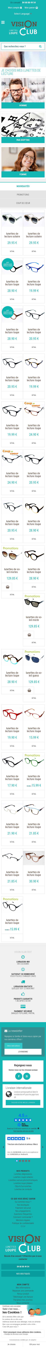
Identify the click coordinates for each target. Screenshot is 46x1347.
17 (12, 785)
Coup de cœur (23, 203)
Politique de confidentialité (23, 1223)
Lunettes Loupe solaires (23, 1177)
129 (12, 578)
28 (12, 291)
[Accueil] (23, 27)
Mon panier (30, 7)
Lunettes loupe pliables (23, 1183)
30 (34, 881)
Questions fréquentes (23, 1214)
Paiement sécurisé (23, 1208)
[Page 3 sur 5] (23, 1161)
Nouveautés (23, 186)
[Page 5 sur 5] (29, 1161)
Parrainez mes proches (23, 1300)
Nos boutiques (23, 1205)
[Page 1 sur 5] (17, 1161)
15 (34, 737)
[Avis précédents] (3, 1146)
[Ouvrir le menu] (3, 22)
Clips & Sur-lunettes (23, 1186)
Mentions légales (23, 1220)
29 (12, 243)
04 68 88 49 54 (29, 2)
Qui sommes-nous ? (23, 1202)
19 (34, 291)
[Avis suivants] (42, 1146)
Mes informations (23, 1287)
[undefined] (38, 1128)
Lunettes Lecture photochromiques (23, 1180)
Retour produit (23, 1294)
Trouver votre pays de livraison (23, 1102)
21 (12, 833)
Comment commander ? (23, 1217)
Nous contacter (23, 1303)
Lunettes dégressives (23, 1174)
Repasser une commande (23, 1290)
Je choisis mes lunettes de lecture (21, 72)
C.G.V (23, 1226)
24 (34, 434)
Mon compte (14, 7)
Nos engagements (23, 1211)
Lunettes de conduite (23, 1189)
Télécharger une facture (23, 1297)
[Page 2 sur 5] (20, 1161)
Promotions (23, 194)
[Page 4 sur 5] (26, 1161)
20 (34, 339)
